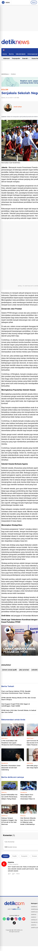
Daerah (25, 58)
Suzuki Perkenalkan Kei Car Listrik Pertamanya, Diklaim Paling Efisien (9, 797)
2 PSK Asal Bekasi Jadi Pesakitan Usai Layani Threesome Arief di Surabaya (11, 743)
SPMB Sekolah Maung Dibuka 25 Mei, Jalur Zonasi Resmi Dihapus (18, 698)
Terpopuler (16, 58)
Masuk (34, 2)
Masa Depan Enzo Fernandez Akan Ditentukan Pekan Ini (27, 797)
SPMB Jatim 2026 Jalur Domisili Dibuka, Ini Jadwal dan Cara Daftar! (18, 711)
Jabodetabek (20, 54)
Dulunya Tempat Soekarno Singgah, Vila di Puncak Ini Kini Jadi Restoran (9, 821)
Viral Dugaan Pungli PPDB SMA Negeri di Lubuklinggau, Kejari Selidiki (15, 705)
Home (4, 54)
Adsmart (6, 58)
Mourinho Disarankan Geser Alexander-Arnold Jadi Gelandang (10, 767)
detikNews (5, 74)
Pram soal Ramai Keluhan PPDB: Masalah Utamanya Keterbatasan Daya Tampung (16, 692)
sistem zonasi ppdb (9, 670)
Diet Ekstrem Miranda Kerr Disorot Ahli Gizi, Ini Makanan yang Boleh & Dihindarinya (28, 821)
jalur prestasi (24, 670)
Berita (11, 54)
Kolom (13, 74)
